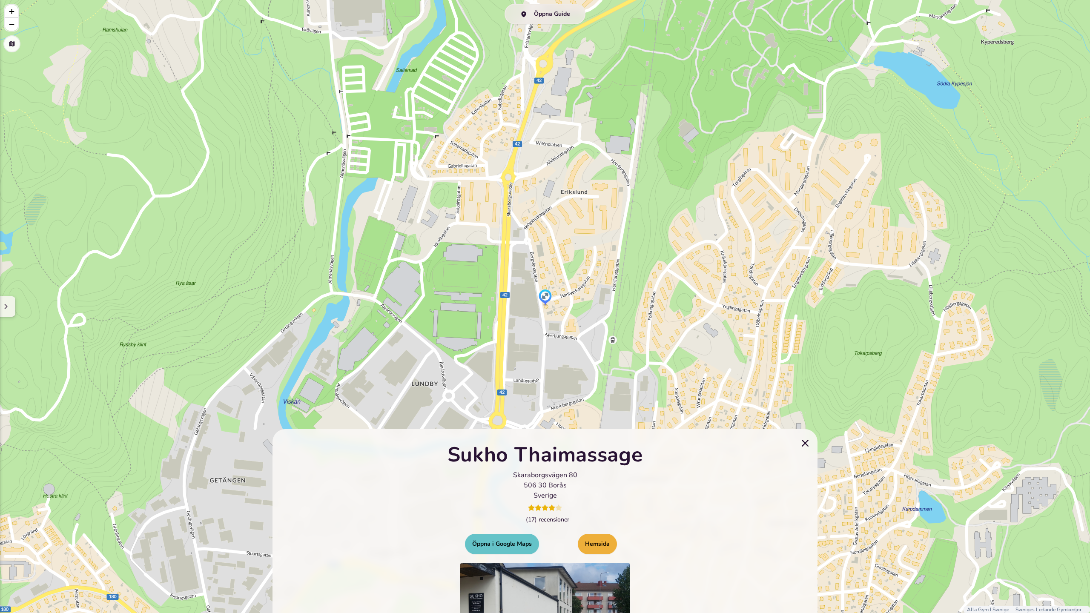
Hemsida (597, 544)
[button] (545, 297)
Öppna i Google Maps (502, 544)
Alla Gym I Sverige (988, 609)
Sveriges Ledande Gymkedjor (1048, 609)
